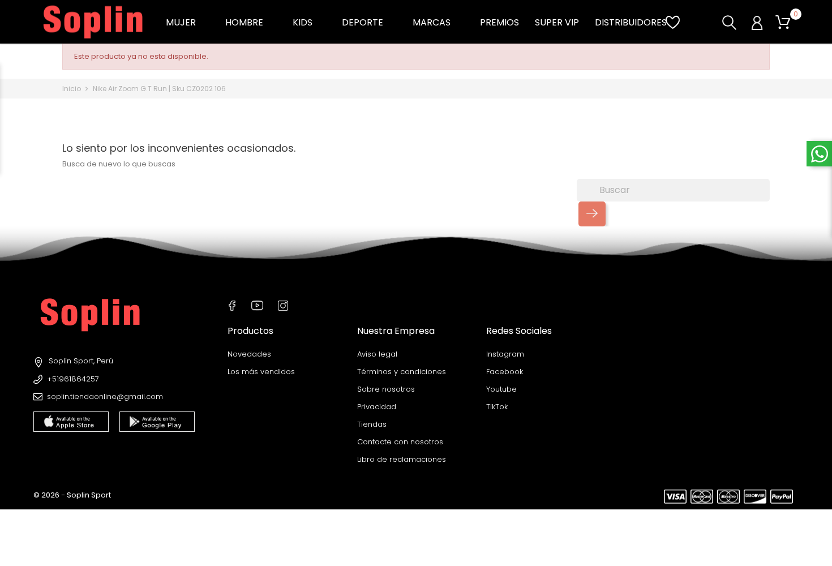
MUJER (187, 22)
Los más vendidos (261, 371)
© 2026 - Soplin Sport (72, 495)
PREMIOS (499, 22)
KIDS (309, 22)
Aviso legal (377, 354)
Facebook (504, 371)
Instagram (505, 354)
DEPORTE (369, 22)
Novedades (249, 354)
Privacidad (376, 406)
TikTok (497, 406)
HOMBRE (251, 22)
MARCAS (438, 22)
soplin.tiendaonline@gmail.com (105, 396)
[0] (782, 22)
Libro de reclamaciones (401, 459)
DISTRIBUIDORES (631, 22)
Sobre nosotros (386, 389)
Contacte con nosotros (400, 441)
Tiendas (372, 424)
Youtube (501, 389)
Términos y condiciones (401, 371)
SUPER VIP (557, 22)
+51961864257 (73, 379)
